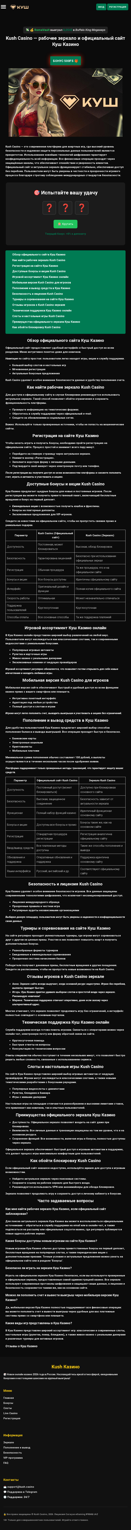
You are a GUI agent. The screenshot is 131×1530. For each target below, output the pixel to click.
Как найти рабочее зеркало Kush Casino (38, 260)
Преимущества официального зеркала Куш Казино (46, 321)
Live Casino (10, 1413)
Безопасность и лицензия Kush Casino (37, 293)
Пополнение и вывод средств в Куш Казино (41, 288)
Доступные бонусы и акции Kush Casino (39, 271)
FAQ (5, 1462)
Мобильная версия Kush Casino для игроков (41, 282)
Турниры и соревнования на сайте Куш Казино (43, 299)
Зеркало (8, 1442)
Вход (101, 7)
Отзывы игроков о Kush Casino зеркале (38, 305)
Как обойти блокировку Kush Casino (36, 327)
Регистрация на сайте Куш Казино (35, 265)
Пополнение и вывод (16, 1447)
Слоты (7, 1408)
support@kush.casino (20, 1486)
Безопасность (12, 1452)
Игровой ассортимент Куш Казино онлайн (40, 277)
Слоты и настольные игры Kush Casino (38, 316)
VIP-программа (13, 1457)
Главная (8, 1397)
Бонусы (8, 1403)
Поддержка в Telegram (22, 1491)
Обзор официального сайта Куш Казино (39, 254)
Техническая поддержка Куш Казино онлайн (41, 310)
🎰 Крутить (65, 224)
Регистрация (117, 7)
